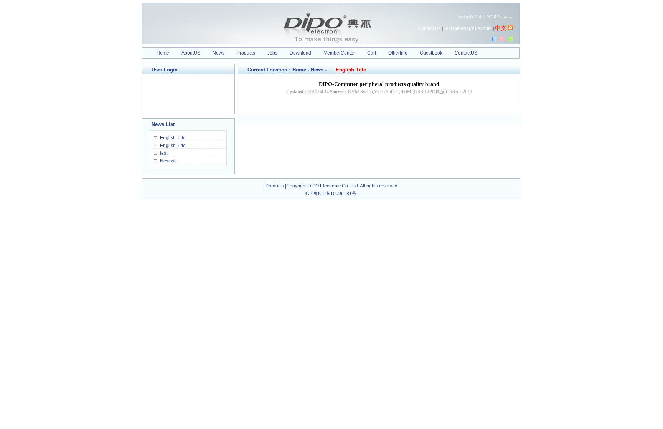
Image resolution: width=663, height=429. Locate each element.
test (163, 153)
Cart (371, 53)
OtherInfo (397, 53)
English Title (173, 138)
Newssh (168, 161)
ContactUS (466, 53)
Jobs (272, 53)
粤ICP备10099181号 (334, 193)
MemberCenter (339, 53)
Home (163, 53)
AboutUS (190, 53)
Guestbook (431, 53)
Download (300, 53)
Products (246, 53)
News (218, 53)
